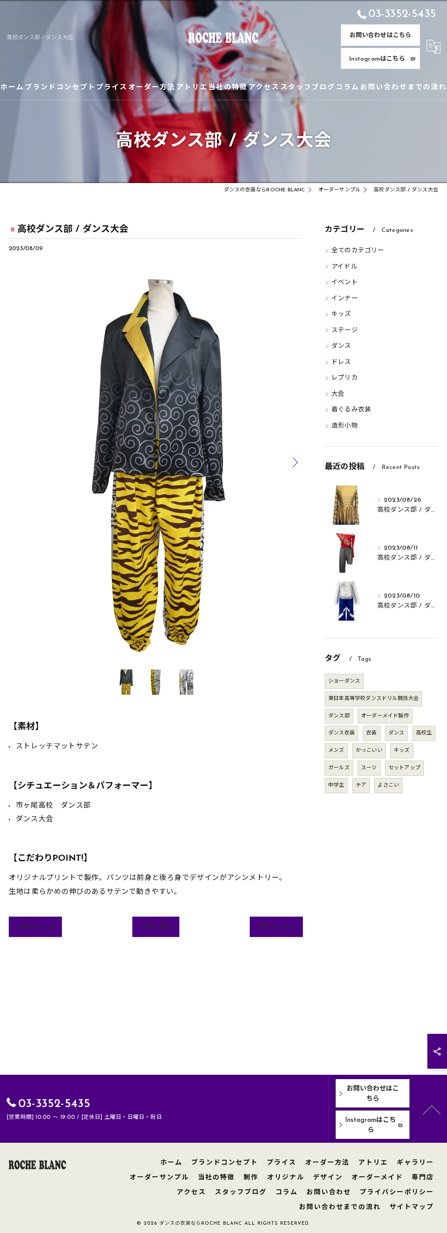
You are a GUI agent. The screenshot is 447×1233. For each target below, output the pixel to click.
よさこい (388, 785)
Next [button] (294, 462)
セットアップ (404, 768)
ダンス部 (339, 716)
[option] (156, 462)
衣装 (371, 733)
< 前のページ (35, 927)
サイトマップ (411, 1207)
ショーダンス (344, 681)
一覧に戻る (155, 927)
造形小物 (344, 426)
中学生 (336, 785)
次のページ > (276, 927)
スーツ (369, 768)
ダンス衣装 (341, 733)
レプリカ (344, 378)
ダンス (341, 346)
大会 (337, 394)
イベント (344, 282)
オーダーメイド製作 (385, 716)
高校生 (424, 733)
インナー (344, 299)
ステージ (344, 330)
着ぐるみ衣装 (351, 410)
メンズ (336, 750)
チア (361, 785)
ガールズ (339, 768)
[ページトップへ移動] (431, 1109)
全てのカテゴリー (358, 251)
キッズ (341, 314)
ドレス (341, 362)
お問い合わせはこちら (381, 35)
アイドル (344, 267)
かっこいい (369, 750)
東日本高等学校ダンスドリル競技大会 (373, 698)
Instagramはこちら (377, 59)
